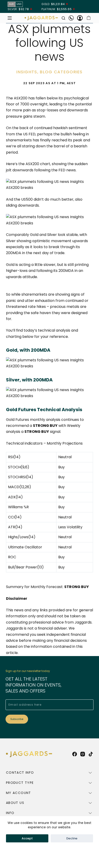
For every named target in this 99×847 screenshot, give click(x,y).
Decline (71, 838)
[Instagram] (82, 754)
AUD (11, 4)
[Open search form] (63, 18)
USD (19, 4)
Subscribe (16, 719)
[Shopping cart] (88, 18)
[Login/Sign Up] (80, 18)
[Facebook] (74, 754)
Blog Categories (61, 72)
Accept (27, 838)
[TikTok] (90, 754)
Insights (26, 72)
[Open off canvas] (10, 18)
